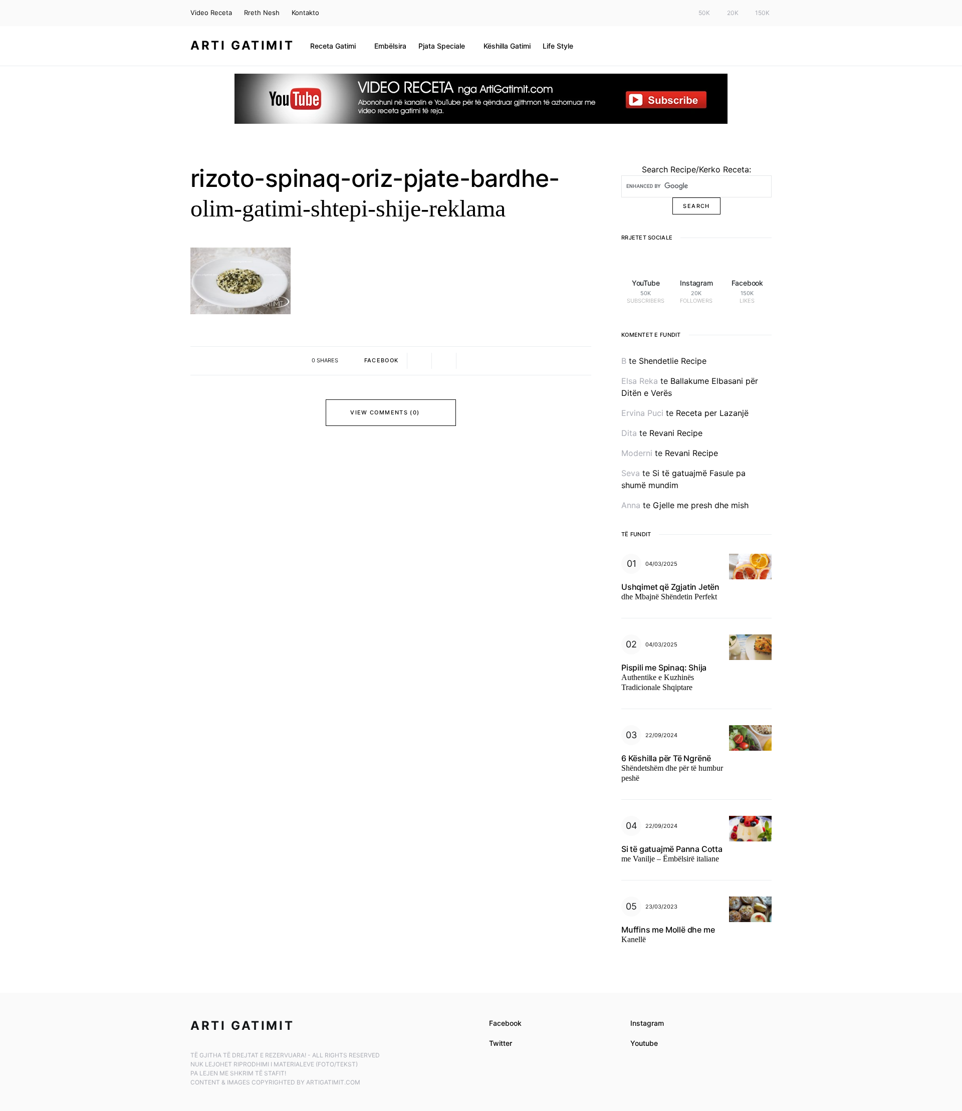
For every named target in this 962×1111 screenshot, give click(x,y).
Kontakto (305, 13)
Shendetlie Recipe (672, 361)
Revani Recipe (675, 433)
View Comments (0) (384, 412)
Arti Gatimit (242, 45)
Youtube (644, 1043)
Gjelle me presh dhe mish (701, 505)
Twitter (500, 1043)
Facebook (505, 1023)
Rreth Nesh (262, 13)
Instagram (647, 1023)
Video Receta (211, 13)
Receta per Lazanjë (712, 413)
